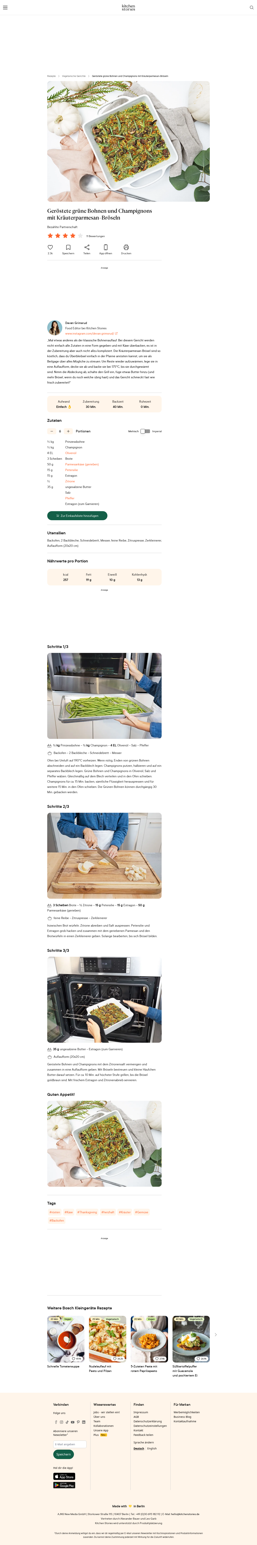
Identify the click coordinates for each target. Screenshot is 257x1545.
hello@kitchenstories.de (185, 1514)
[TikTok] (67, 1422)
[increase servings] (68, 431)
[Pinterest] (78, 1422)
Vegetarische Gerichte (74, 76)
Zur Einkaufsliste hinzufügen (79, 516)
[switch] (145, 431)
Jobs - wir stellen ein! (107, 1412)
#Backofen (56, 1220)
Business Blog (182, 1417)
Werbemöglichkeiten (187, 1412)
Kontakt (138, 1430)
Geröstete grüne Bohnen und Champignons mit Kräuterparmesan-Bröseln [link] (130, 76)
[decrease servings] (51, 431)
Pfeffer (69, 498)
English (152, 1448)
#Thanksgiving (87, 1212)
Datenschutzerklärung (148, 1421)
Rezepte (51, 76)
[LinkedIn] (83, 1422)
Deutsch (139, 1448)
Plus (99, 1435)
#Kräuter (125, 1212)
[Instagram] (61, 1422)
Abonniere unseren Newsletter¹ (65, 1433)
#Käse (69, 1212)
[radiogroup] (66, 236)
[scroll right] (215, 1334)
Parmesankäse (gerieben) (82, 464)
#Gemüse (141, 1212)
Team (97, 1421)
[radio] (50, 236)
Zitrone (70, 481)
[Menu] (5, 7)
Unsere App (101, 1430)
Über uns (99, 1417)
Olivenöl (70, 453)
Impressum (141, 1412)
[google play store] (70, 1486)
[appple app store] (70, 1477)
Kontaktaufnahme (185, 1421)
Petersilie (71, 470)
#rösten (54, 1212)
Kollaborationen (104, 1426)
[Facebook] (56, 1422)
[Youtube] (72, 1422)
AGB (136, 1417)
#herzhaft (107, 1212)
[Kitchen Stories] (128, 8)
